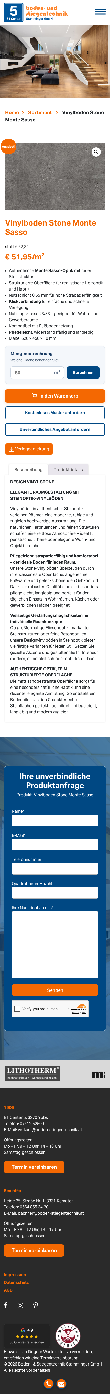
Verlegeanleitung (31, 449)
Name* (18, 811)
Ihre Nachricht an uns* (32, 908)
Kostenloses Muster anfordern (55, 412)
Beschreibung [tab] (28, 469)
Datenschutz (16, 1282)
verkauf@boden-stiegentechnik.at (50, 1129)
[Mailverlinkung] (61, 1384)
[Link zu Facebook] (5, 1305)
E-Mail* (18, 835)
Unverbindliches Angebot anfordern (55, 429)
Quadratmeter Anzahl (32, 883)
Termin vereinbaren (34, 1167)
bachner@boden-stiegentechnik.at (51, 1213)
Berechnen (83, 372)
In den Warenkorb (58, 396)
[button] (96, 152)
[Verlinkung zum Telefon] (48, 1384)
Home (12, 112)
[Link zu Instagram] (20, 1305)
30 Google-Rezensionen (27, 1342)
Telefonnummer (26, 859)
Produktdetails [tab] (68, 469)
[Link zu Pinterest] (35, 1305)
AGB (8, 1290)
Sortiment (40, 112)
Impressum (15, 1274)
